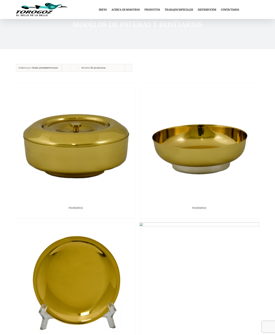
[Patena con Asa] (199, 225)
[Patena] (75, 225)
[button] (253, 9)
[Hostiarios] (75, 85)
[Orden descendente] (74, 68)
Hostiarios (76, 208)
